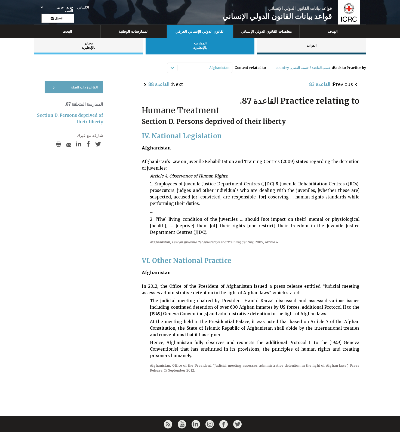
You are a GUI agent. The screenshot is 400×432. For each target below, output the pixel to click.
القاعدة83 (319, 84)
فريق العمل (69, 9)
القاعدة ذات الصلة (84, 87)
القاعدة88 (159, 84)
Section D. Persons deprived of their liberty (70, 118)
